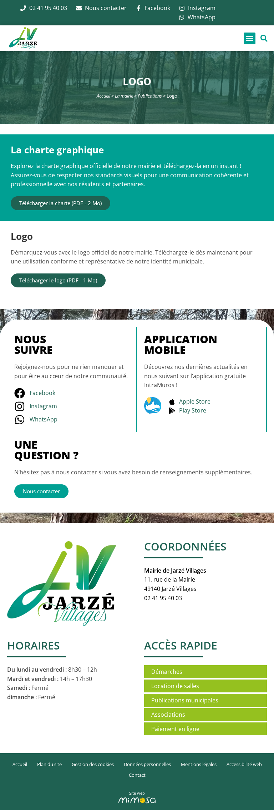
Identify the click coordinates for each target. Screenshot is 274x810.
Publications (150, 96)
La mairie (124, 96)
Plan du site (49, 764)
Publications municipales (184, 700)
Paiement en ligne (175, 729)
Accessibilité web (244, 764)
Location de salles (175, 686)
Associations (168, 714)
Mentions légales (199, 764)
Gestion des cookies (93, 764)
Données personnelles (147, 764)
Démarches (166, 672)
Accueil (103, 96)
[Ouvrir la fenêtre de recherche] (264, 38)
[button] (249, 38)
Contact (137, 775)
